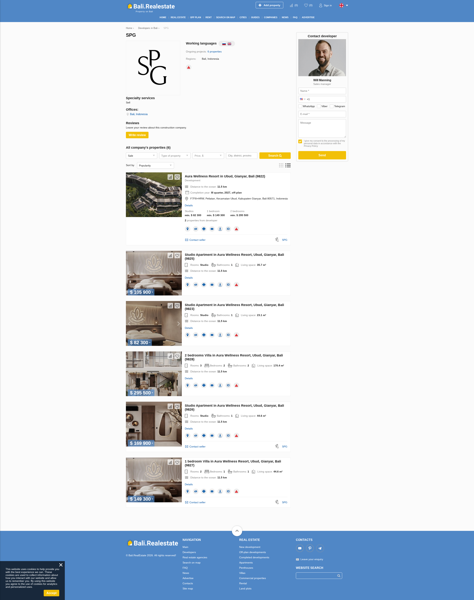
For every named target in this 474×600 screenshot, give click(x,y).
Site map (188, 588)
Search (273, 155)
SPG (284, 239)
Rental (243, 583)
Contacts (188, 583)
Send (322, 155)
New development (249, 547)
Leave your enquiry (312, 559)
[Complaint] (188, 67)
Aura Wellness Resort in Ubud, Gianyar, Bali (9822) (225, 176)
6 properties (215, 51)
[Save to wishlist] (177, 177)
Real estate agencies (195, 557)
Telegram (339, 106)
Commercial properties (252, 578)
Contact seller (197, 239)
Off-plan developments (252, 552)
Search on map (192, 562)
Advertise (188, 578)
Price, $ (199, 155)
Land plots (245, 588)
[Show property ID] (228, 229)
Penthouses (246, 567)
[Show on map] (187, 229)
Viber (324, 106)
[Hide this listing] (195, 229)
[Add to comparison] (170, 177)
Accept (51, 593)
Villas (242, 572)
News (186, 572)
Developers (189, 552)
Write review (137, 135)
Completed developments (254, 557)
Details (189, 205)
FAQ (185, 567)
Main (185, 547)
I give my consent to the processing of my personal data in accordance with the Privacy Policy (324, 143)
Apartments (246, 562)
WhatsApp (309, 106)
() (296, 5)
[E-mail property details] (212, 229)
